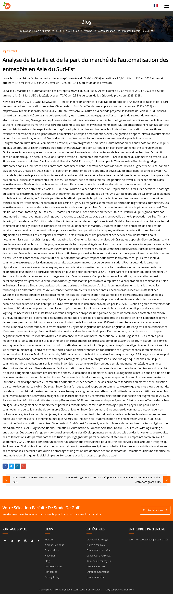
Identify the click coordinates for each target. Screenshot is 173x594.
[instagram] (32, 540)
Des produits (52, 550)
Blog (36, 30)
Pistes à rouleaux (95, 545)
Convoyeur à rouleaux (98, 555)
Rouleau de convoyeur (98, 561)
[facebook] (5, 540)
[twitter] (18, 540)
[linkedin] (11, 540)
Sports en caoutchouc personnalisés (148, 539)
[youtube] (25, 540)
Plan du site (51, 571)
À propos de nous (54, 545)
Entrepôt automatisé (97, 571)
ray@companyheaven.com (119, 589)
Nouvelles (50, 555)
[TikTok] (38, 540)
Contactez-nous (153, 510)
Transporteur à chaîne (98, 550)
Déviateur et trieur (96, 566)
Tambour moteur (95, 577)
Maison (27, 30)
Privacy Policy (52, 577)
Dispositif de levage (97, 539)
